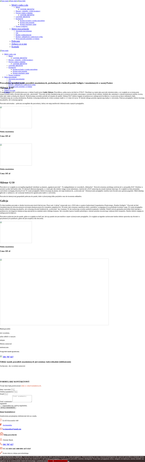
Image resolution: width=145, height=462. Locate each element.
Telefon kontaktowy (7, 392)
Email (2, 394)
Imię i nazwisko (5, 389)
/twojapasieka (7, 425)
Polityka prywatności (60, 461)
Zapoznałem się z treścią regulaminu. (15, 406)
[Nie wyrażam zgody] (68, 461)
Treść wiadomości (6, 401)
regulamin (3, 403)
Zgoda (50, 461)
